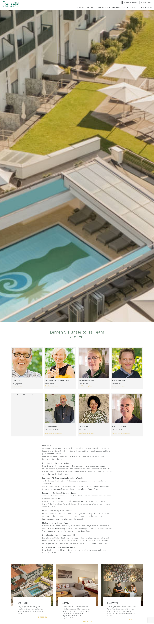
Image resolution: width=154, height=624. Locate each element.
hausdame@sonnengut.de (87, 433)
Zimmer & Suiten (103, 7)
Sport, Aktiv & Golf (144, 7)
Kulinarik (116, 7)
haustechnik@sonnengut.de (121, 433)
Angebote (90, 7)
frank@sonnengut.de (85, 386)
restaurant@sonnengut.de (53, 433)
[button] (146, 2)
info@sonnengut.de (18, 386)
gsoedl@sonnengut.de (119, 386)
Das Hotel (80, 7)
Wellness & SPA (129, 7)
